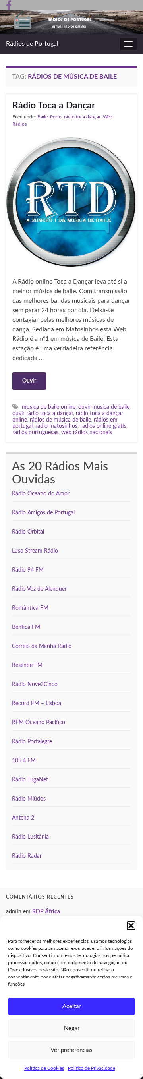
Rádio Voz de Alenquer (39, 589)
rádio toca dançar (82, 116)
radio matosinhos (56, 426)
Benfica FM (26, 627)
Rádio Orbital (28, 532)
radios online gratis (103, 426)
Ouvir (29, 381)
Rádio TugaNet (30, 780)
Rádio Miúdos (29, 799)
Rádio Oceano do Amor (41, 494)
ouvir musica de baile (103, 407)
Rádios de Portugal (32, 44)
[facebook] (9, 5)
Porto (56, 116)
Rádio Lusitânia (30, 837)
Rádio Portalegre (32, 741)
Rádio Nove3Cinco (35, 684)
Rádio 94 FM (28, 570)
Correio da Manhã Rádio (42, 646)
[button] (131, 926)
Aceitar (71, 1006)
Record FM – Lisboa (36, 703)
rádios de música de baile (60, 420)
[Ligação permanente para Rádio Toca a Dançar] (71, 202)
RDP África (46, 912)
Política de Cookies (44, 1068)
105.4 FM (24, 761)
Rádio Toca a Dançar (53, 105)
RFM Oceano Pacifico (38, 722)
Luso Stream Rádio (35, 551)
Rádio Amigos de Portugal (43, 513)
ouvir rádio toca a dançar (42, 413)
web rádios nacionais (86, 432)
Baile (42, 116)
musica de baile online (48, 407)
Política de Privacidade (91, 1068)
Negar (71, 1028)
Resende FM (27, 665)
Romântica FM (30, 608)
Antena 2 (23, 818)
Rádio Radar (27, 856)
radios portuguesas (35, 432)
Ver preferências (71, 1050)
